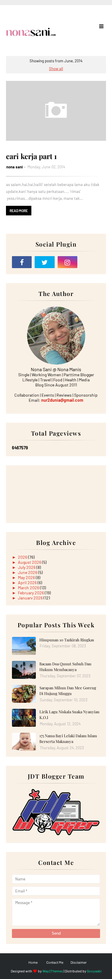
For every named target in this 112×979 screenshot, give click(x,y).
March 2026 (29, 587)
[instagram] (67, 262)
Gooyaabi (94, 971)
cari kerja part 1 (31, 156)
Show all (56, 68)
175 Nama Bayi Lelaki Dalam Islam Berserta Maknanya (68, 738)
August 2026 (30, 562)
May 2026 (27, 577)
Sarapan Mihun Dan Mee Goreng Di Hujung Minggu (67, 690)
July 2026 (27, 567)
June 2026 (28, 572)
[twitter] (44, 262)
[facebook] (22, 262)
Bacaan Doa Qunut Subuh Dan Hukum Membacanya (65, 666)
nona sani (14, 166)
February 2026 (31, 592)
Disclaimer (78, 962)
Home (33, 962)
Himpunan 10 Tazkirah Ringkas (66, 639)
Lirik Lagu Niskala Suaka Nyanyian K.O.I (69, 714)
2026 (23, 557)
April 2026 (28, 582)
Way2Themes (52, 971)
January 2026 (31, 597)
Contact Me (54, 962)
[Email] (90, 262)
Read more (19, 211)
